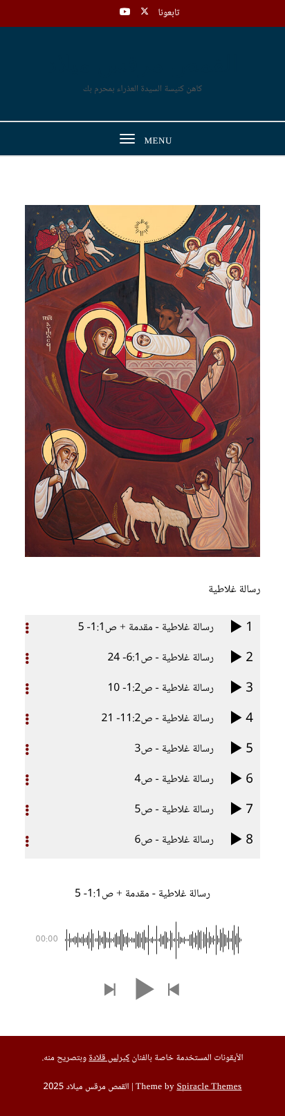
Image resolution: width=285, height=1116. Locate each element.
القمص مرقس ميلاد (143, 65)
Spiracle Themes (208, 1087)
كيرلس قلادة (109, 1058)
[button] (174, 990)
